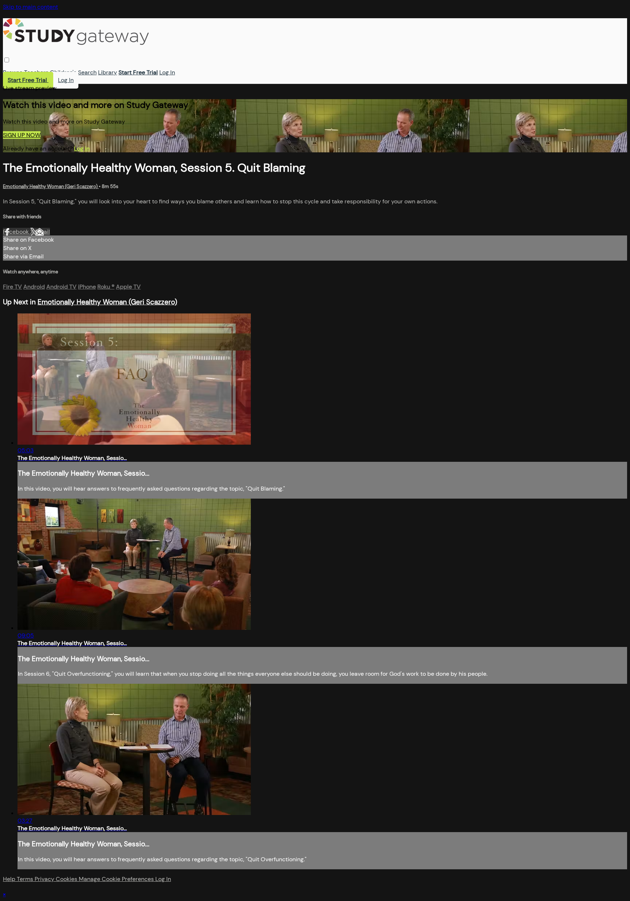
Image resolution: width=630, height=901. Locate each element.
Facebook (16, 231)
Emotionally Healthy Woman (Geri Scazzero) (51, 186)
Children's (63, 72)
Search (87, 72)
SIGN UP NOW (21, 135)
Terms (26, 879)
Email (42, 231)
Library (107, 72)
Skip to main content (30, 7)
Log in (82, 148)
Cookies (67, 879)
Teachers (36, 72)
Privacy (45, 879)
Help (10, 879)
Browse (13, 72)
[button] (6, 60)
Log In (167, 72)
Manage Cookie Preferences (117, 879)
